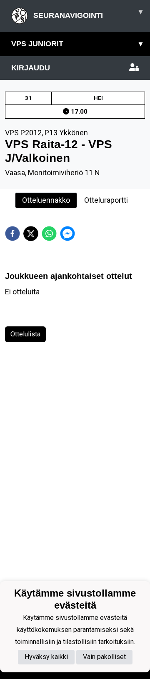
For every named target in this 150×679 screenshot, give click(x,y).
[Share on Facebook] (12, 233)
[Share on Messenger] (67, 233)
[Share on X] (30, 233)
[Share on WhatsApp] (49, 233)
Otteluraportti (106, 200)
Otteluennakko (46, 200)
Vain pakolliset (104, 657)
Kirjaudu (30, 68)
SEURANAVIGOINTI (86, 13)
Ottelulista (25, 334)
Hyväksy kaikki (46, 657)
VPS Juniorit (76, 44)
